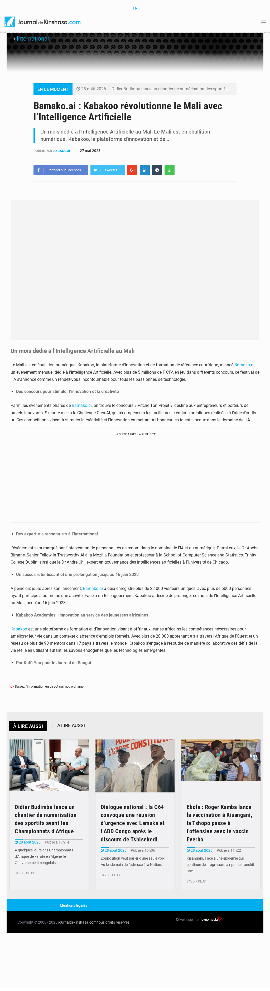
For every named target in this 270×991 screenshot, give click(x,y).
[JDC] (43, 21)
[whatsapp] (170, 170)
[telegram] (157, 170)
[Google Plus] (132, 170)
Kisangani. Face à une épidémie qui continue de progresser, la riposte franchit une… (220, 864)
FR (135, 8)
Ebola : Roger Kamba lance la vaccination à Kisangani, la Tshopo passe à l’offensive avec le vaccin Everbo (219, 823)
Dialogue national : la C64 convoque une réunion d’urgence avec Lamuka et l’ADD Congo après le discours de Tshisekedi (133, 823)
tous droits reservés (113, 922)
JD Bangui (62, 151)
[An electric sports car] (49, 765)
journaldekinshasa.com (77, 922)
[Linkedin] (145, 170)
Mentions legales (73, 905)
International (33, 38)
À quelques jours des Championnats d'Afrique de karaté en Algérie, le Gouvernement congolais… (44, 856)
